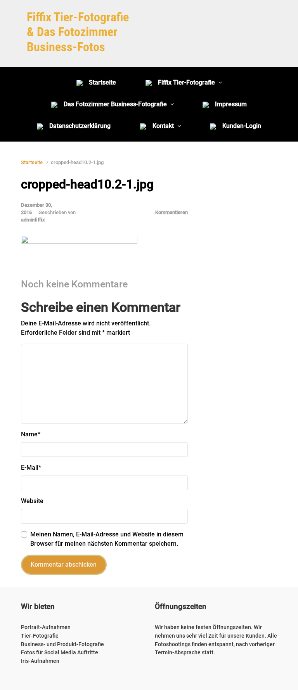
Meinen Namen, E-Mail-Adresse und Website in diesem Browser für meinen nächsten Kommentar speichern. (107, 539)
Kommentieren (171, 212)
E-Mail (31, 467)
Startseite (32, 162)
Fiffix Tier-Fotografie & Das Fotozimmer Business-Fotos (78, 32)
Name (30, 434)
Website (32, 501)
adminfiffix (33, 220)
